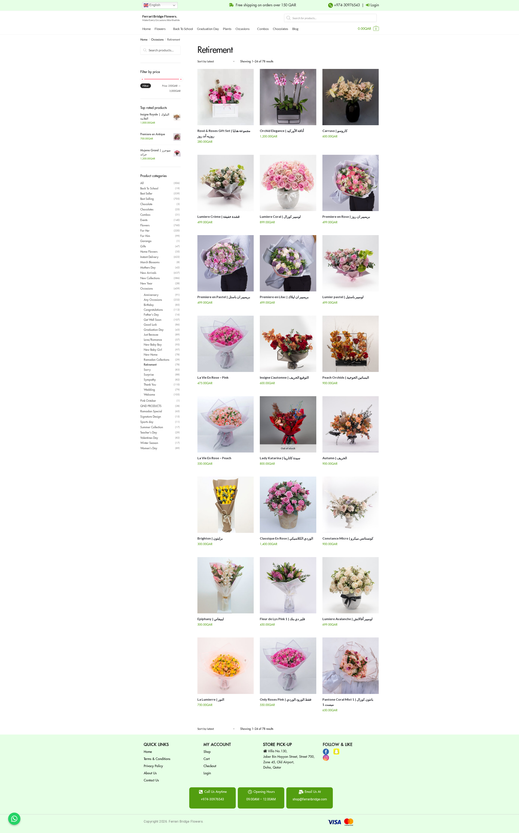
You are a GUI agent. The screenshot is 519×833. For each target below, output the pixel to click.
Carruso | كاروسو (334, 131)
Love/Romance (153, 339)
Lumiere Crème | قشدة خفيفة (218, 216)
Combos (145, 214)
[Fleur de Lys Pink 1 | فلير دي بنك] (288, 585)
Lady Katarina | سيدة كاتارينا (280, 458)
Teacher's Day (148, 432)
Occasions (157, 39)
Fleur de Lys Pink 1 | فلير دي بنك (282, 619)
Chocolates (146, 209)
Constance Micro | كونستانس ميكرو (347, 538)
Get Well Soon (152, 319)
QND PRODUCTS (151, 406)
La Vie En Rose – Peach (214, 458)
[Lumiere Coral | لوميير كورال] (288, 183)
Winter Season (149, 442)
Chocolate (146, 204)
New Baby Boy (153, 344)
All (142, 183)
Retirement (150, 364)
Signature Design (150, 416)
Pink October (148, 400)
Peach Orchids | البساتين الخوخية (345, 377)
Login (207, 773)
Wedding (149, 389)
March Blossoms (149, 262)
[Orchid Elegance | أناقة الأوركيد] (288, 97)
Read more (288, 471)
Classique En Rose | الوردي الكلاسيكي (286, 538)
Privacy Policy (153, 766)
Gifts (143, 246)
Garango (146, 241)
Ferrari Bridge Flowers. (159, 16)
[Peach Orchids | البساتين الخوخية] (350, 344)
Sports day (146, 421)
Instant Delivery (149, 257)
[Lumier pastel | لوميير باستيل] (350, 263)
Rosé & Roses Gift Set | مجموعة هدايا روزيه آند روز (223, 133)
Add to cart (225, 149)
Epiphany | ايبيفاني (210, 619)
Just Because (151, 334)
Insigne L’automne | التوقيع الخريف (284, 377)
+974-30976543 (346, 5)
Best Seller (146, 193)
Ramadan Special (151, 411)
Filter (146, 85)
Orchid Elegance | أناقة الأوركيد (282, 131)
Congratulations (153, 309)
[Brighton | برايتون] (225, 505)
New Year (146, 283)
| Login (369, 5)
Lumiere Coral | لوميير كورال (280, 216)
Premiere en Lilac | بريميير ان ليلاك (284, 297)
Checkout (210, 766)
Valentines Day (149, 437)
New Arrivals (148, 272)
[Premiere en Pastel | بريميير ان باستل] (225, 263)
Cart (207, 759)
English (154, 5)
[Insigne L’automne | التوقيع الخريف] (288, 344)
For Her (144, 230)
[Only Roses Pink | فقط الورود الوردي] (288, 665)
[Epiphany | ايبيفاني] (225, 585)
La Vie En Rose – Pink (213, 377)
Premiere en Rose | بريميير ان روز (346, 216)
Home (143, 39)
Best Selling (147, 198)
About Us (150, 773)
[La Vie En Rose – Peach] (225, 424)
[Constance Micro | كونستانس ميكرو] (350, 505)
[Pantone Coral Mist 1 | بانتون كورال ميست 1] (350, 665)
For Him (145, 236)
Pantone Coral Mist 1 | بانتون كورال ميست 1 (347, 702)
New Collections (150, 278)
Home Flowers (148, 251)
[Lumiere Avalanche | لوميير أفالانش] (350, 585)
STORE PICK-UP (277, 745)
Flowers (144, 225)
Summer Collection (151, 427)
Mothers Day (148, 267)
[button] (14, 819)
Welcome (149, 394)
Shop (207, 751)
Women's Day (148, 448)
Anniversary (151, 294)
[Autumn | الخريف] (350, 424)
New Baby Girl (153, 349)
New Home (150, 354)
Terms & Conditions (157, 759)
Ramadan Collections (156, 359)
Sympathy (150, 379)
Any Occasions (153, 299)
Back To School (149, 188)
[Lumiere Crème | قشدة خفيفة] (225, 183)
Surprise (149, 374)
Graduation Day (154, 329)
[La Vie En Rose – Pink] (225, 344)
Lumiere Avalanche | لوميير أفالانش (347, 619)
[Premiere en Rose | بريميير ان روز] (350, 183)
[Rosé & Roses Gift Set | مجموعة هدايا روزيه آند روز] (225, 97)
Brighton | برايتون (210, 538)
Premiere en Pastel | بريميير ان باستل (223, 297)
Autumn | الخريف (334, 458)
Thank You (150, 384)
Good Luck (150, 324)
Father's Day (151, 314)
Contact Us (151, 780)
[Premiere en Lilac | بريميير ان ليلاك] (288, 263)
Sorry (147, 369)
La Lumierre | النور (210, 699)
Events (143, 220)
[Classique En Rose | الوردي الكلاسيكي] (288, 505)
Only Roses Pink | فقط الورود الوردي (285, 699)
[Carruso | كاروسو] (350, 97)
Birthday (149, 304)
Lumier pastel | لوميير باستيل (343, 297)
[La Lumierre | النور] (225, 665)
